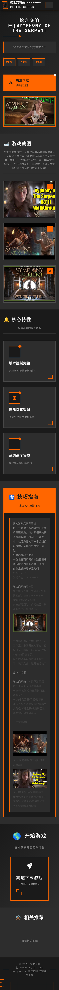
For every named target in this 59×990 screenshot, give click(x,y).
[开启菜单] (49, 5)
